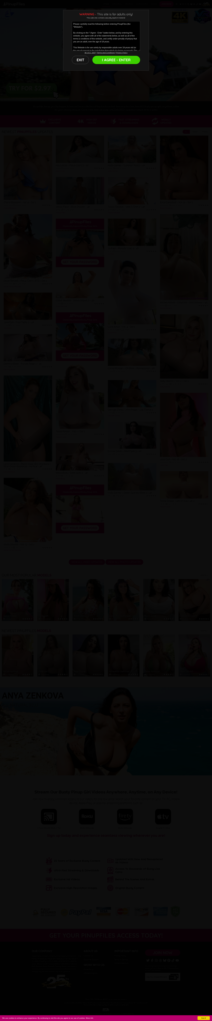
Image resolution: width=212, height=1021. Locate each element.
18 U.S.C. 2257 (90, 53)
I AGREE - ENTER (116, 60)
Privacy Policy (121, 53)
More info (89, 1018)
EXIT (80, 60)
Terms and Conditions (106, 53)
